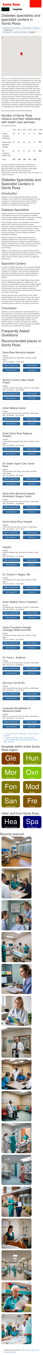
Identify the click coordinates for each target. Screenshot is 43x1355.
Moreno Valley (10, 778)
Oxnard (32, 778)
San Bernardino (11, 806)
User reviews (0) (11, 673)
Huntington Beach (32, 764)
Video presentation (10, 1352)
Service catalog (32, 365)
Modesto (32, 792)
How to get (31, 370)
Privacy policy (25, 1350)
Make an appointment (11, 365)
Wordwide (6, 28)
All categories (7, 32)
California (37, 28)
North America (16, 28)
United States (27, 28)
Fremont (32, 806)
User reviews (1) (11, 398)
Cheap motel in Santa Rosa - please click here (20, 738)
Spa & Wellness (32, 827)
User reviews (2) (11, 424)
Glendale (11, 764)
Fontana (10, 792)
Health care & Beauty (20, 32)
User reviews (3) (11, 370)
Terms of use (35, 1350)
